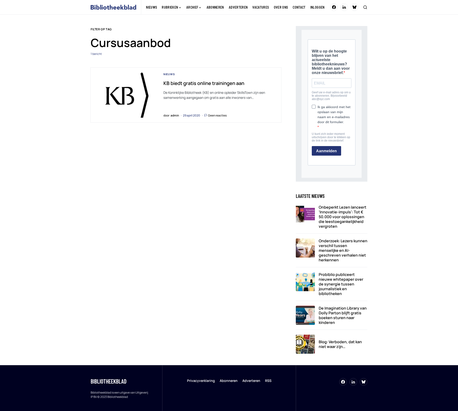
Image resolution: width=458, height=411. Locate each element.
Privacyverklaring (201, 380)
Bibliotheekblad (108, 381)
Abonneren (229, 380)
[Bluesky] (354, 7)
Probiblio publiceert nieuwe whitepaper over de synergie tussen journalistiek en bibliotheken (341, 284)
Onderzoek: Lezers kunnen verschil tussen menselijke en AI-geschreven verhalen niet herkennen (343, 250)
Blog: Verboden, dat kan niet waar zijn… (340, 344)
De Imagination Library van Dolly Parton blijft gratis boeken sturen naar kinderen (343, 315)
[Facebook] (334, 7)
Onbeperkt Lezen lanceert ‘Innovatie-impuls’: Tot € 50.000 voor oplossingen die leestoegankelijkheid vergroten (342, 217)
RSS (268, 380)
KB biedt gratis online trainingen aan (203, 83)
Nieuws (169, 74)
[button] (365, 7)
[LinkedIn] (344, 7)
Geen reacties (217, 115)
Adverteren (251, 380)
